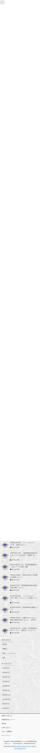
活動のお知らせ (7, 716)
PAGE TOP (37, 728)
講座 (3, 658)
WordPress (14, 746)
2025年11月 (6, 677)
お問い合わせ (6, 727)
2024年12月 (6, 695)
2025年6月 (6, 686)
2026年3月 (6, 672)
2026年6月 (6, 668)
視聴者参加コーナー (8, 719)
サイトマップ (6, 735)
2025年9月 (6, 681)
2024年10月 (6, 699)
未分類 (4, 644)
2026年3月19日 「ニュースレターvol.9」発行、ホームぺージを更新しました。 (23, 598)
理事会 (4, 649)
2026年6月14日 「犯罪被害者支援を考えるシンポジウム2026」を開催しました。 (23, 555)
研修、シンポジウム (9, 653)
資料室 (4, 723)
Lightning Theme (25, 746)
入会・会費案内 (7, 731)
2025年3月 (6, 690)
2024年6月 (6, 708)
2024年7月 (6, 704)
